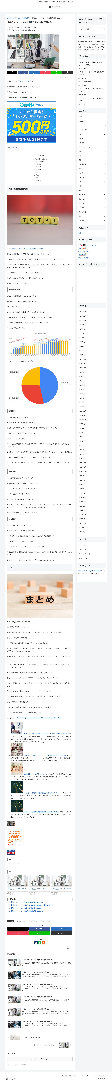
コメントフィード (84, 554)
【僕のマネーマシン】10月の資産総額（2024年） (91, 73)
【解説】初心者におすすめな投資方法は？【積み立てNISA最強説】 (45, 734)
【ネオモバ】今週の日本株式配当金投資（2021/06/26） (41, 793)
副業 (66, 1076)
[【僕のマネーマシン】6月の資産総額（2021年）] (39, 880)
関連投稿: (38, 180)
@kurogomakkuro (24, 81)
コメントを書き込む (39, 1059)
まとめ (36, 172)
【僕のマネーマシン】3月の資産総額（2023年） (27, 248)
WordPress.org (83, 558)
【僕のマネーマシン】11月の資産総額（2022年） (27, 902)
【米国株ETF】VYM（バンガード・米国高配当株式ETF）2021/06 (44, 755)
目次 (37, 155)
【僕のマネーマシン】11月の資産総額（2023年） (27, 911)
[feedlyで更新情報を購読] (39, 942)
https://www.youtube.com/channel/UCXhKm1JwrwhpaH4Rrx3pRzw (39, 718)
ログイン (82, 545)
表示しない (14, 147)
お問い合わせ (102, 1076)
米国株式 (38, 169)
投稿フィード (83, 549)
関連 (37, 177)
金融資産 (49, 921)
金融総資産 (11, 921)
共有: (37, 175)
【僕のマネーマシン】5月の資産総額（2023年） (27, 908)
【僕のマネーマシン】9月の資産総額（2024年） (91, 90)
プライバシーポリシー (91, 1076)
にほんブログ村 (91, 245)
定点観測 (19, 921)
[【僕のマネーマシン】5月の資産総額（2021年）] (17, 880)
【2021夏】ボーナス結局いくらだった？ (36, 774)
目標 (83, 1076)
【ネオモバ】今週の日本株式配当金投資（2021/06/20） (41, 812)
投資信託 (38, 164)
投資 (24, 921)
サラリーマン (76, 1076)
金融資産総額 (40, 161)
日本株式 (38, 167)
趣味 (70, 1076)
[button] (67, 72)
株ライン (81, 233)
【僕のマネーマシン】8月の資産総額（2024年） (91, 99)
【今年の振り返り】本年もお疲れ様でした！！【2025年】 (92, 63)
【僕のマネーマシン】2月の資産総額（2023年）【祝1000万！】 (32, 905)
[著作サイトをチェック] (36, 942)
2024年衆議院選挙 (85, 81)
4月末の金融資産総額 (40, 159)
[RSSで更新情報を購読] (43, 942)
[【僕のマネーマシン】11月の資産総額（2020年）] (61, 880)
